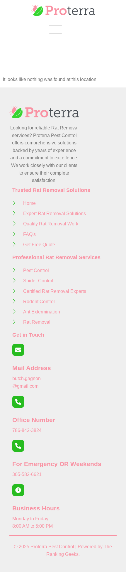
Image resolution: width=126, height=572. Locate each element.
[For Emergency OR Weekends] (18, 446)
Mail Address (31, 368)
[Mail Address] (18, 350)
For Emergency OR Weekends (56, 463)
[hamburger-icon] (55, 29)
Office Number (33, 419)
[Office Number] (18, 402)
